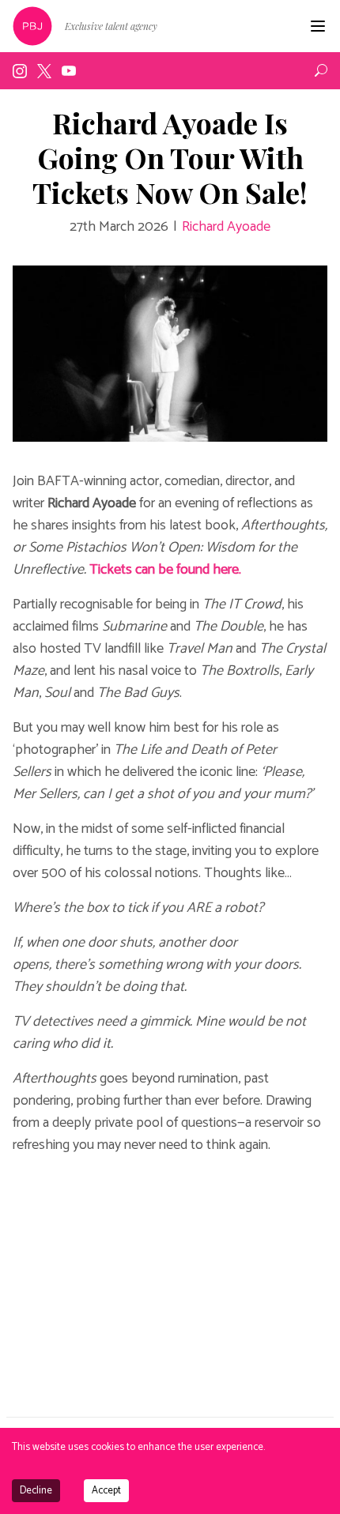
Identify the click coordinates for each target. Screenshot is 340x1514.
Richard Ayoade (226, 227)
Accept (106, 1490)
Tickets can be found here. (165, 570)
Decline (36, 1490)
